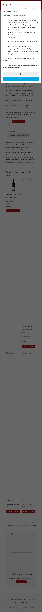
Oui (21, 79)
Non (21, 74)
